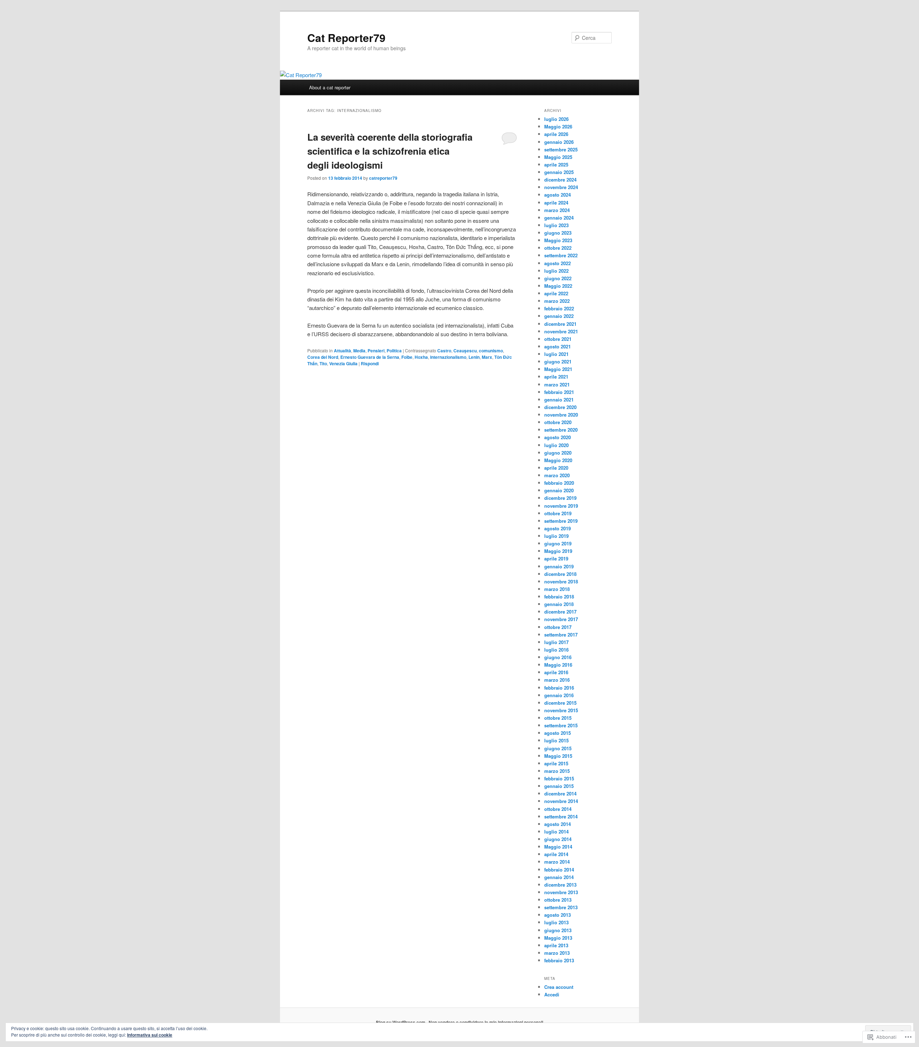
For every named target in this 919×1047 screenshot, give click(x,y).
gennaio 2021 (559, 399)
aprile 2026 (556, 134)
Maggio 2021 (558, 369)
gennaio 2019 (559, 566)
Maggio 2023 (558, 240)
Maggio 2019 (558, 551)
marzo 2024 (557, 210)
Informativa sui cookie (149, 1035)
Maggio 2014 (558, 846)
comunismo (491, 350)
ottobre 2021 (558, 338)
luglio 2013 (556, 922)
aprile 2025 (556, 164)
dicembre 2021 (560, 323)
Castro (444, 350)
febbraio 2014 (559, 869)
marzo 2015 (557, 770)
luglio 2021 (556, 354)
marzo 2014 (557, 861)
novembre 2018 (561, 581)
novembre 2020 (561, 414)
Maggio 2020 (558, 460)
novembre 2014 (561, 801)
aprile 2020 (556, 467)
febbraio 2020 (559, 482)
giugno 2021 (558, 361)
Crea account (558, 986)
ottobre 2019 (558, 513)
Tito (323, 363)
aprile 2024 (556, 202)
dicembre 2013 (560, 884)
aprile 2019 (556, 558)
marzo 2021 (557, 384)
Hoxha (421, 357)
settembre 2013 (561, 907)
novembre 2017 (561, 619)
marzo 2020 (557, 475)
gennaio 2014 (559, 877)
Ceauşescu (465, 350)
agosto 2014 (557, 824)
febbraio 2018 (559, 596)
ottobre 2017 (558, 627)
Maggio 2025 (558, 157)
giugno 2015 (558, 748)
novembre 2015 (561, 710)
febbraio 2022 (559, 308)
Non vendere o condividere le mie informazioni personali (486, 1022)
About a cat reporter (329, 87)
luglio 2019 (556, 535)
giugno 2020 (558, 452)
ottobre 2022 (558, 247)
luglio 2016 (556, 649)
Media (359, 350)
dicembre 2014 (560, 793)
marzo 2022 (557, 300)
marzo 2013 (557, 952)
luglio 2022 (556, 270)
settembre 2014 (561, 816)
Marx (487, 357)
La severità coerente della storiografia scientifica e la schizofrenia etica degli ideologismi (389, 151)
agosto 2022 (557, 263)
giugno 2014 (558, 839)
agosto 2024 (557, 194)
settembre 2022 (561, 255)
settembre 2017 (561, 634)
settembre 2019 (561, 520)
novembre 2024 (561, 187)
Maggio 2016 (558, 664)
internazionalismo (448, 357)
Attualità (342, 350)
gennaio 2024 (559, 217)
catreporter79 (383, 178)
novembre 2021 (561, 331)
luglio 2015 (556, 740)
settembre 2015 (561, 725)
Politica (394, 350)
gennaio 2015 (559, 786)
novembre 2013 (561, 892)
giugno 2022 (558, 278)
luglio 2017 (556, 642)
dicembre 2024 (560, 179)
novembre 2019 (561, 505)
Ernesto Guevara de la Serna (369, 357)
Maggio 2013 (558, 937)
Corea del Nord (322, 357)
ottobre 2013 (558, 899)
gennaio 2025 (559, 172)
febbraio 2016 (559, 687)
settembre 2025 (561, 149)
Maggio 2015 (558, 755)
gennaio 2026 (559, 141)
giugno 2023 (558, 232)
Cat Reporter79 (346, 37)
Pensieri (376, 350)
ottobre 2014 (558, 809)
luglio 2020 (556, 445)
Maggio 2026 (558, 126)
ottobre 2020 (558, 422)
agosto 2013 (557, 914)
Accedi (551, 994)
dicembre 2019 (560, 497)
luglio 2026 (556, 119)
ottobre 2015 (558, 717)
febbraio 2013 (559, 960)
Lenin (474, 357)
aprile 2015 (556, 763)
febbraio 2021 (559, 392)
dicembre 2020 (560, 407)
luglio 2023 (556, 225)
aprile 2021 (556, 376)
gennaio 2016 (559, 695)
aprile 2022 (556, 293)
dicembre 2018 (560, 574)
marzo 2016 (557, 679)
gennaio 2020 (559, 490)
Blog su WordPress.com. (401, 1022)
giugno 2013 (558, 930)
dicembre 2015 (560, 702)
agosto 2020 (557, 437)
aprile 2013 (556, 945)
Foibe (406, 357)
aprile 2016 (556, 672)
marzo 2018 (557, 589)
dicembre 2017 (560, 611)
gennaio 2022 (559, 316)
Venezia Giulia (343, 363)
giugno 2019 (558, 543)
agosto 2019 (557, 528)
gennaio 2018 (559, 604)
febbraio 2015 (559, 778)
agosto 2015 (557, 732)
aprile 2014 (556, 854)
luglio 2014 (556, 831)
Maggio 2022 (558, 285)
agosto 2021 (557, 346)
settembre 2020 (561, 429)
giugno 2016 (558, 657)
